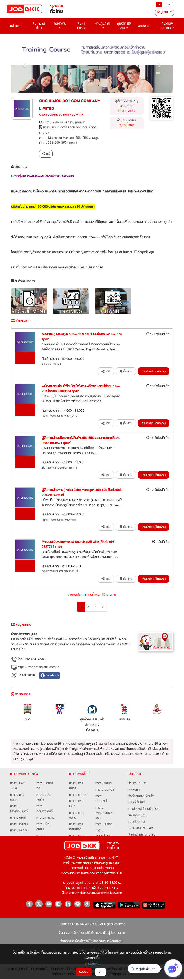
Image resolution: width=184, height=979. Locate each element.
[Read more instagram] (58, 903)
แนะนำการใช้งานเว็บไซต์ (143, 809)
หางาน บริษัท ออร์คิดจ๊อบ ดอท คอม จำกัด (69, 127)
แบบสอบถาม (136, 822)
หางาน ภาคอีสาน (76, 815)
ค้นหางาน (60, 23)
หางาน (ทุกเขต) (75, 122)
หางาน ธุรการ (19, 830)
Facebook (52, 675)
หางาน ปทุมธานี (101, 799)
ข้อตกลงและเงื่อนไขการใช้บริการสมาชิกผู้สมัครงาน (92, 941)
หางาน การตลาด (17, 797)
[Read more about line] (77, 903)
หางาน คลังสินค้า (43, 797)
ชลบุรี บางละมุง (51, 364)
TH (158, 4)
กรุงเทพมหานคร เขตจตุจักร (59, 415)
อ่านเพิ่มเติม (92, 963)
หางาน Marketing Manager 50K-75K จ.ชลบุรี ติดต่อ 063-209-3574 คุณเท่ (69, 140)
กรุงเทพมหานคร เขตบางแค (59, 519)
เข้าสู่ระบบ (163, 12)
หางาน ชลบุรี (103, 783)
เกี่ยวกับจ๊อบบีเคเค (166, 26)
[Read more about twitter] (39, 903)
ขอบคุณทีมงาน (138, 815)
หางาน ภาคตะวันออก (76, 827)
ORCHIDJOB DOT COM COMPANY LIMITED (69, 105)
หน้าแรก (15, 26)
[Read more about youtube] (48, 903)
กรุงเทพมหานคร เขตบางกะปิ (60, 571)
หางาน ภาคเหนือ (76, 804)
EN (170, 4)
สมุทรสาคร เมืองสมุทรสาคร (59, 467)
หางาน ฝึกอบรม (42, 827)
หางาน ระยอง (103, 824)
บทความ (143, 26)
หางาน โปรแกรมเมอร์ (19, 809)
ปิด (101, 972)
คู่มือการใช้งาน (124, 26)
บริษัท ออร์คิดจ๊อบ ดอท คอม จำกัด (61, 114)
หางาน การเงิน (45, 817)
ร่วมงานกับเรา (137, 783)
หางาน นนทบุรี (104, 789)
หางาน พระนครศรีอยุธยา (104, 812)
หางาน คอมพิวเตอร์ (44, 809)
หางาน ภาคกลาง (76, 786)
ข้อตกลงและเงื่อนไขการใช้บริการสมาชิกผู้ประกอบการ (92, 933)
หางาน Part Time (17, 786)
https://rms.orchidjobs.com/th (38, 667)
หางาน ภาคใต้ (78, 795)
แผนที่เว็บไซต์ (136, 802)
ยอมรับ (83, 972)
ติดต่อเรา (134, 789)
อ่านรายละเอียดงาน (154, 371)
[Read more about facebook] (29, 903)
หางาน (47, 122)
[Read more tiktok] (87, 903)
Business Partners (140, 828)
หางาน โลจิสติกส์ (45, 786)
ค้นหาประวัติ (81, 26)
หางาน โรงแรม (19, 824)
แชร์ (47, 153)
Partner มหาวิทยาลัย (141, 834)
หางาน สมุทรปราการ (104, 833)
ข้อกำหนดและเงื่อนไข (141, 796)
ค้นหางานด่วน (39, 26)
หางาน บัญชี (18, 817)
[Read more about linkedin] (68, 903)
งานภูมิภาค (102, 23)
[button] (23, 63)
